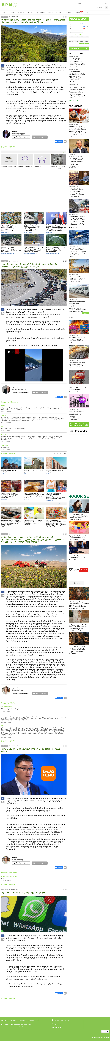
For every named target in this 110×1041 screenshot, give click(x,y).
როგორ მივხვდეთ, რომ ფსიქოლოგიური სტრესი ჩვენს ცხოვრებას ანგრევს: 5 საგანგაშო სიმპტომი (78, 517)
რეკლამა (22, 1020)
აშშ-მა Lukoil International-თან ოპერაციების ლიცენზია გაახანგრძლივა (77, 389)
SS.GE (4, 152)
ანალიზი (73, 228)
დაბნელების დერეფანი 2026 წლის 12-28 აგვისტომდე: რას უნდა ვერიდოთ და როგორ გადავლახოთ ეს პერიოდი (78, 627)
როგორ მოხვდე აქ (60, 152)
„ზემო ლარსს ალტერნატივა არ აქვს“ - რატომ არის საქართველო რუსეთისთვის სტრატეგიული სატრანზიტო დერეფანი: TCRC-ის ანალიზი (77, 252)
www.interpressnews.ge (7, 253)
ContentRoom (62, 504)
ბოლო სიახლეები (76, 53)
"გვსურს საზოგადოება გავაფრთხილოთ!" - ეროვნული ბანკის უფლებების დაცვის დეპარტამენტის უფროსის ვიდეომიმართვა (33, 227)
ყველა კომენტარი (60, 453)
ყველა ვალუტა (83, 43)
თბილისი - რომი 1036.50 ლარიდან (8, 471)
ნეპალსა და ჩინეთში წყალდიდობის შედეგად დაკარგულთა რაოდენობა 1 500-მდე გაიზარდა (11, 249)
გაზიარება (59, 141)
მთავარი (3, 1020)
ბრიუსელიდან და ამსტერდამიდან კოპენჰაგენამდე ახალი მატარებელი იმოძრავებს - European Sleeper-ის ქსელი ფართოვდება (77, 62)
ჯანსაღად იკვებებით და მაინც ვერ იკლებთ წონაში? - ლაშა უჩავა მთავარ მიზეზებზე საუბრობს (33, 522)
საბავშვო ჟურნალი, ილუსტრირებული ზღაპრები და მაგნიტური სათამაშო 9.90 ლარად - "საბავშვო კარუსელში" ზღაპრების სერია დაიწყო (56, 523)
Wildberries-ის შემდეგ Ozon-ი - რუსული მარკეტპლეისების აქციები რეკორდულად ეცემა (77, 340)
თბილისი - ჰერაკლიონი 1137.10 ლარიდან (33, 471)
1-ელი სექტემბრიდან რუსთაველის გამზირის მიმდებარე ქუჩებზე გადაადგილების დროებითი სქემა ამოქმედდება (10, 227)
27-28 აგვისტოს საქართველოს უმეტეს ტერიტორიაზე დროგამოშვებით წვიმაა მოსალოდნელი (55, 249)
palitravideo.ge (5, 232)
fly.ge (2, 473)
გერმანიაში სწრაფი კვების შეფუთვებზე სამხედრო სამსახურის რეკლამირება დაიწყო (77, 365)
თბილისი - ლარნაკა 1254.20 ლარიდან (54, 471)
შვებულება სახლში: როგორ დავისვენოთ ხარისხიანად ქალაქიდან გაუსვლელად (77, 537)
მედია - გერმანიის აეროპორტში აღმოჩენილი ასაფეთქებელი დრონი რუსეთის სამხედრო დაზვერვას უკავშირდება (34, 249)
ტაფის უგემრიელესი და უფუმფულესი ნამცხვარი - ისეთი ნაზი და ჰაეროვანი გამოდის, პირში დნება (34, 495)
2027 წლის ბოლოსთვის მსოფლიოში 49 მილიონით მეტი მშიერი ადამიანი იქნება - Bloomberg (77, 279)
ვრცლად (85, 313)
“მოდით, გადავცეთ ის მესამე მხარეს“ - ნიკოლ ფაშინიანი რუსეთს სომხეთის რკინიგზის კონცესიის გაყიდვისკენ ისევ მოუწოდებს (76, 192)
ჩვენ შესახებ (12, 1020)
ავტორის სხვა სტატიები (20, 137)
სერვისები (31, 1020)
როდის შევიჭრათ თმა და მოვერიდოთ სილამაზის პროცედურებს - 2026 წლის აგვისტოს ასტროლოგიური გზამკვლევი (77, 650)
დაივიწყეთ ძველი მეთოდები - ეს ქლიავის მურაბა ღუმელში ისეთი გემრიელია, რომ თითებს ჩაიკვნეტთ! (11, 495)
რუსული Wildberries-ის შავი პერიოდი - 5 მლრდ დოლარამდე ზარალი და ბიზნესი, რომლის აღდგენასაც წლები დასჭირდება (77, 415)
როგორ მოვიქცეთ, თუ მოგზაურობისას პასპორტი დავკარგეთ (77, 557)
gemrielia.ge (4, 499)
